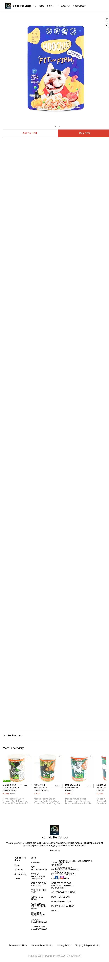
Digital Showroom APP (68, 956)
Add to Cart (29, 132)
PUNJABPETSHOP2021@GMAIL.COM (75, 862)
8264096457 (65, 868)
